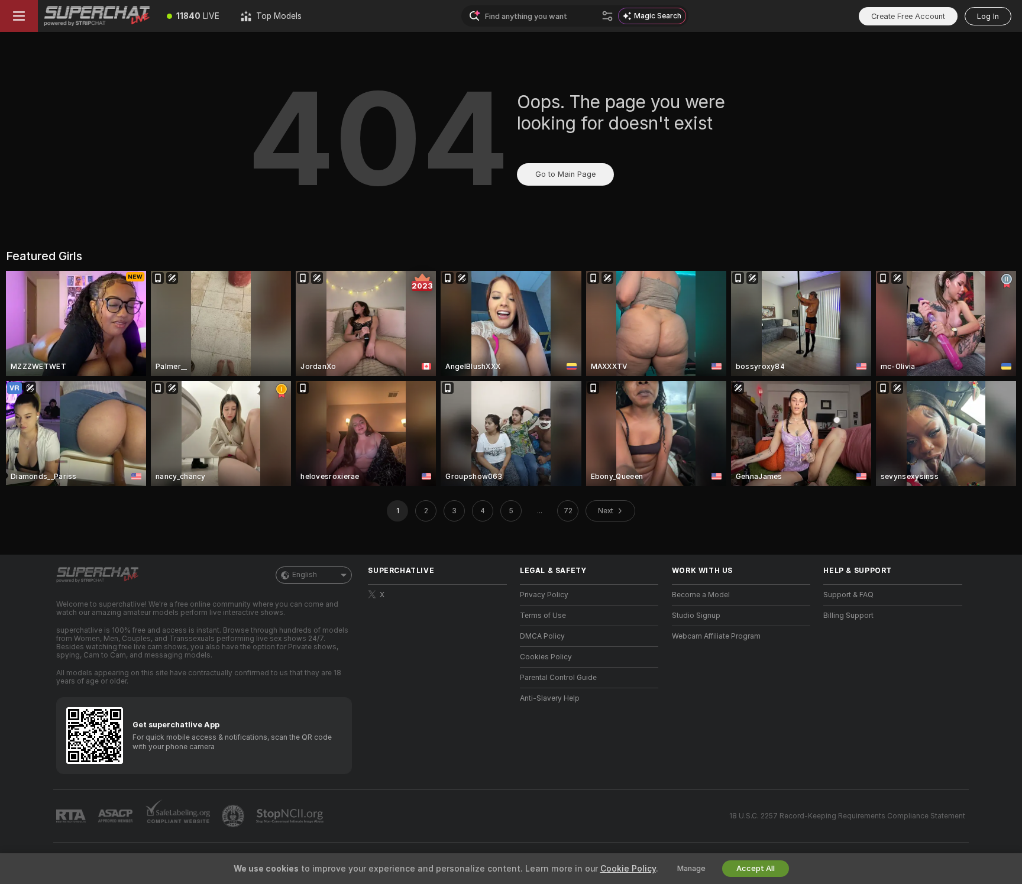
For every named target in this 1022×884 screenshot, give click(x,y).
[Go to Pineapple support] (234, 816)
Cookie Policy (628, 868)
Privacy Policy (544, 595)
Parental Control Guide (558, 677)
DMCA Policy (542, 636)
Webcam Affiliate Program (716, 636)
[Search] (607, 16)
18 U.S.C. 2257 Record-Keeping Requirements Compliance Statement (847, 816)
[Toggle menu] (19, 16)
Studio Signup (696, 615)
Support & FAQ (848, 595)
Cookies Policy (546, 657)
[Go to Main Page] (97, 16)
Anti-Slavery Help (550, 698)
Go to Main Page (565, 174)
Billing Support (848, 615)
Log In (988, 16)
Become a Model (701, 595)
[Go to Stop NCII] (291, 816)
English (304, 575)
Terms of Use (543, 615)
